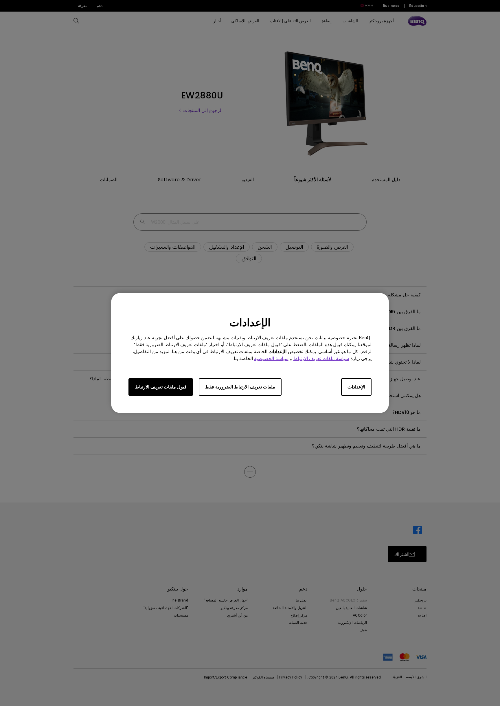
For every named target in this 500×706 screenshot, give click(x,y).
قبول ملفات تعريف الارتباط (161, 387)
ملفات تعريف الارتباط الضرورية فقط (240, 387)
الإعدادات (356, 387)
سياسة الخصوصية (271, 358)
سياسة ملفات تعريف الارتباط (321, 358)
